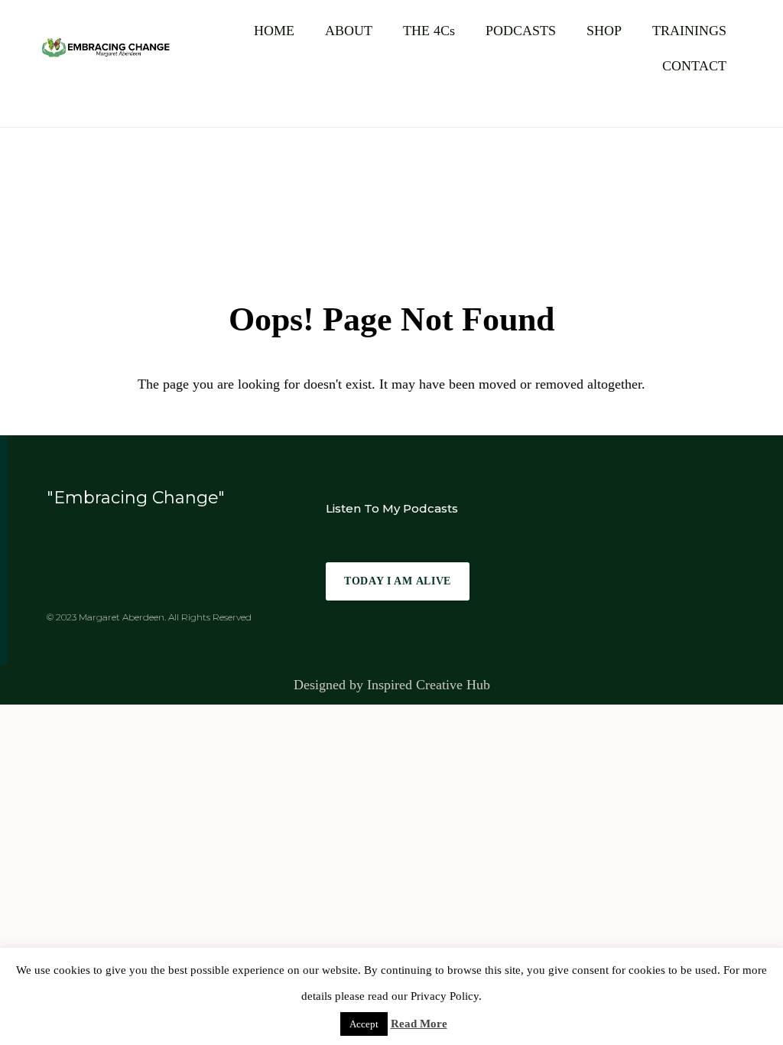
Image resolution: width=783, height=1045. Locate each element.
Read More (419, 1023)
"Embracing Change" (136, 497)
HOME (274, 30)
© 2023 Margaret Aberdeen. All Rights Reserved (149, 617)
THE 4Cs (429, 30)
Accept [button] (364, 1024)
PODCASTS (521, 30)
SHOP (604, 30)
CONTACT (694, 65)
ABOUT (348, 30)
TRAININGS (689, 30)
